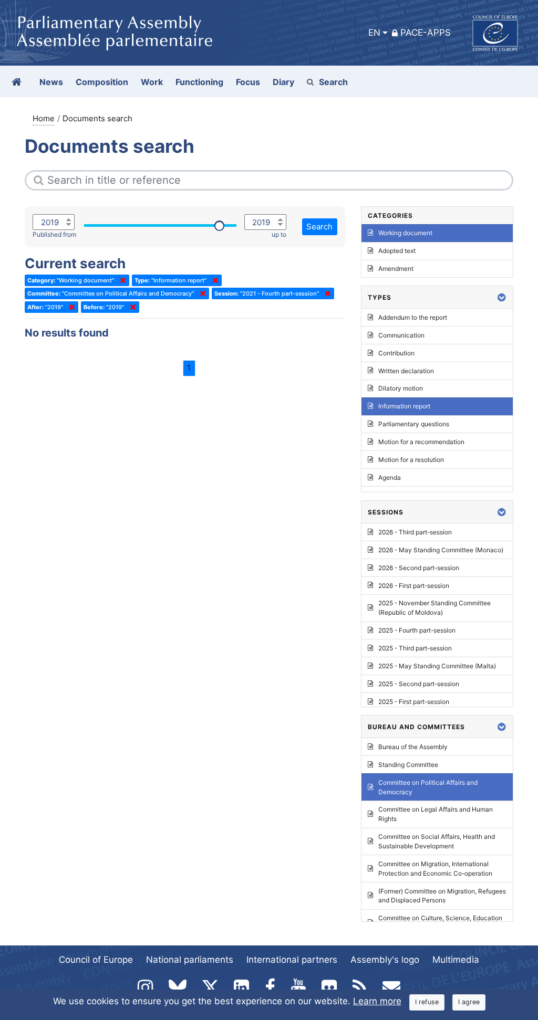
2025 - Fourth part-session (417, 630)
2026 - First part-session (413, 586)
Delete (121, 280)
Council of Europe (96, 959)
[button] (502, 297)
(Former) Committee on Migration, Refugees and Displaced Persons (442, 896)
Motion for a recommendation (421, 442)
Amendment (395, 268)
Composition (102, 82)
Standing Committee (408, 765)
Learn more (377, 1001)
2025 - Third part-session (415, 648)
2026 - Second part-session (418, 568)
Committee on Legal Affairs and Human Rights (435, 814)
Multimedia (455, 959)
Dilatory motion (400, 388)
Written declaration (406, 371)
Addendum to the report (412, 317)
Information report (404, 406)
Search (333, 82)
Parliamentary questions (413, 424)
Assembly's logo (384, 959)
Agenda (389, 477)
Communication (401, 335)
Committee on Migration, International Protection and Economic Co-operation (435, 868)
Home (44, 118)
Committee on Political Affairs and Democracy (428, 787)
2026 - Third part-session (415, 532)
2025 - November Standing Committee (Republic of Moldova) (434, 607)
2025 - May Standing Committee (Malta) (437, 666)
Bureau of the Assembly (413, 747)
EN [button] (374, 32)
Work (152, 82)
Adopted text (397, 251)
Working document (405, 233)
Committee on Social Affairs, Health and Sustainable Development (436, 841)
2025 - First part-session (413, 702)
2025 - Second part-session (418, 684)
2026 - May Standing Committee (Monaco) (440, 550)
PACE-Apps (425, 32)
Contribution (396, 353)
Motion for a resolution (411, 460)
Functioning (199, 82)
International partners (291, 959)
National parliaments (189, 959)
